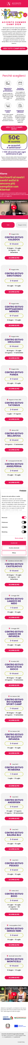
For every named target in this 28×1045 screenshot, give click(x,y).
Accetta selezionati (14, 548)
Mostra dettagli (19, 538)
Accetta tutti (14, 543)
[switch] (24, 522)
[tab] (8, 225)
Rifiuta (14, 552)
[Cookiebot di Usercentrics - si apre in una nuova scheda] (19, 491)
